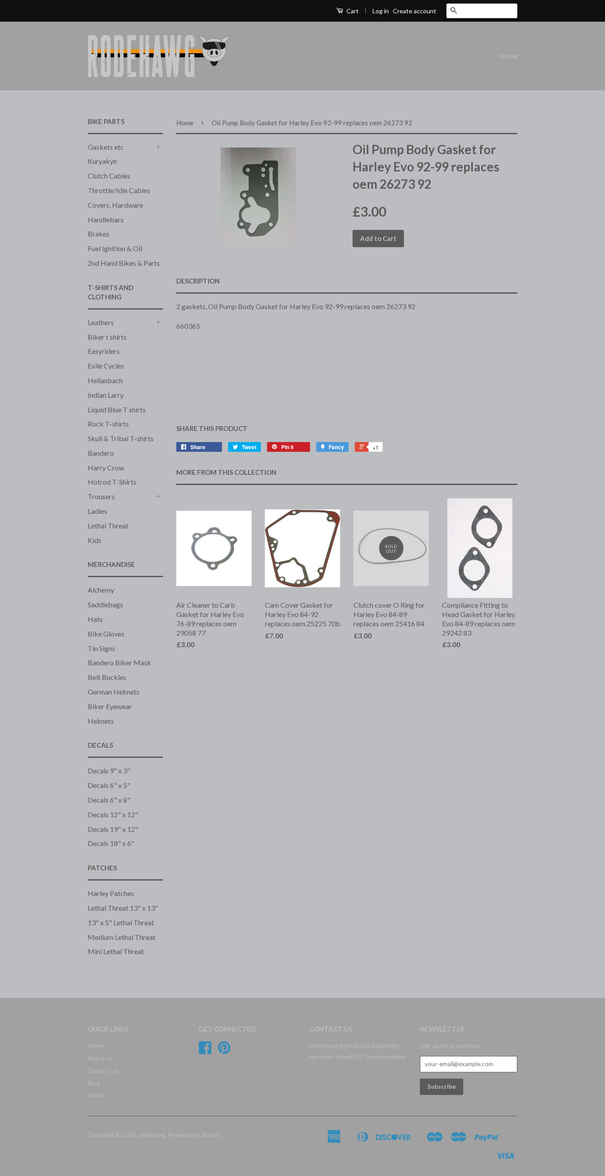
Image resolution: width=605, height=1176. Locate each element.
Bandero (101, 453)
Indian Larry (106, 395)
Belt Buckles (107, 677)
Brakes (98, 233)
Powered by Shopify (194, 1134)
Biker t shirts (107, 337)
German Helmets (114, 691)
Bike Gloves (106, 633)
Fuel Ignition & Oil (115, 248)
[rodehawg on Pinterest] (224, 1050)
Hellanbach (105, 380)
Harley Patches (111, 893)
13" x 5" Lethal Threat (121, 922)
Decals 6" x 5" (109, 785)
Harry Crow (106, 467)
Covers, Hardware (115, 205)
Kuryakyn (102, 161)
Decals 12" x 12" (113, 814)
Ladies (97, 511)
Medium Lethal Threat (121, 937)
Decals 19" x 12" (113, 829)
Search (97, 1095)
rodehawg (152, 1134)
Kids (94, 540)
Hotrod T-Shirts (112, 481)
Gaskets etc (106, 147)
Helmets (101, 721)
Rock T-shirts (108, 423)
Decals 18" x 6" (111, 843)
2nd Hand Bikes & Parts (124, 263)
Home (507, 55)
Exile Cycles (106, 365)
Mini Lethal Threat (116, 951)
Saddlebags (105, 604)
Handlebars (106, 219)
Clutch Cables (109, 175)
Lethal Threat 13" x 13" (123, 908)
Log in (380, 11)
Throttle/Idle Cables (119, 190)
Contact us (102, 1070)
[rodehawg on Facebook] (205, 1050)
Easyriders (104, 351)
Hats (95, 619)
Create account (414, 11)
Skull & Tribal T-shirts (121, 438)
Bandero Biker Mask (119, 662)
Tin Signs (101, 648)
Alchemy (101, 590)
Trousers (101, 496)
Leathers (101, 322)
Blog (94, 1083)
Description (198, 281)
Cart (352, 11)
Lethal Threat (108, 525)
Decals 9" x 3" (109, 770)
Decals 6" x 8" (109, 800)
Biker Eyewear (110, 706)
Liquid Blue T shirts (117, 409)
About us (100, 1058)
